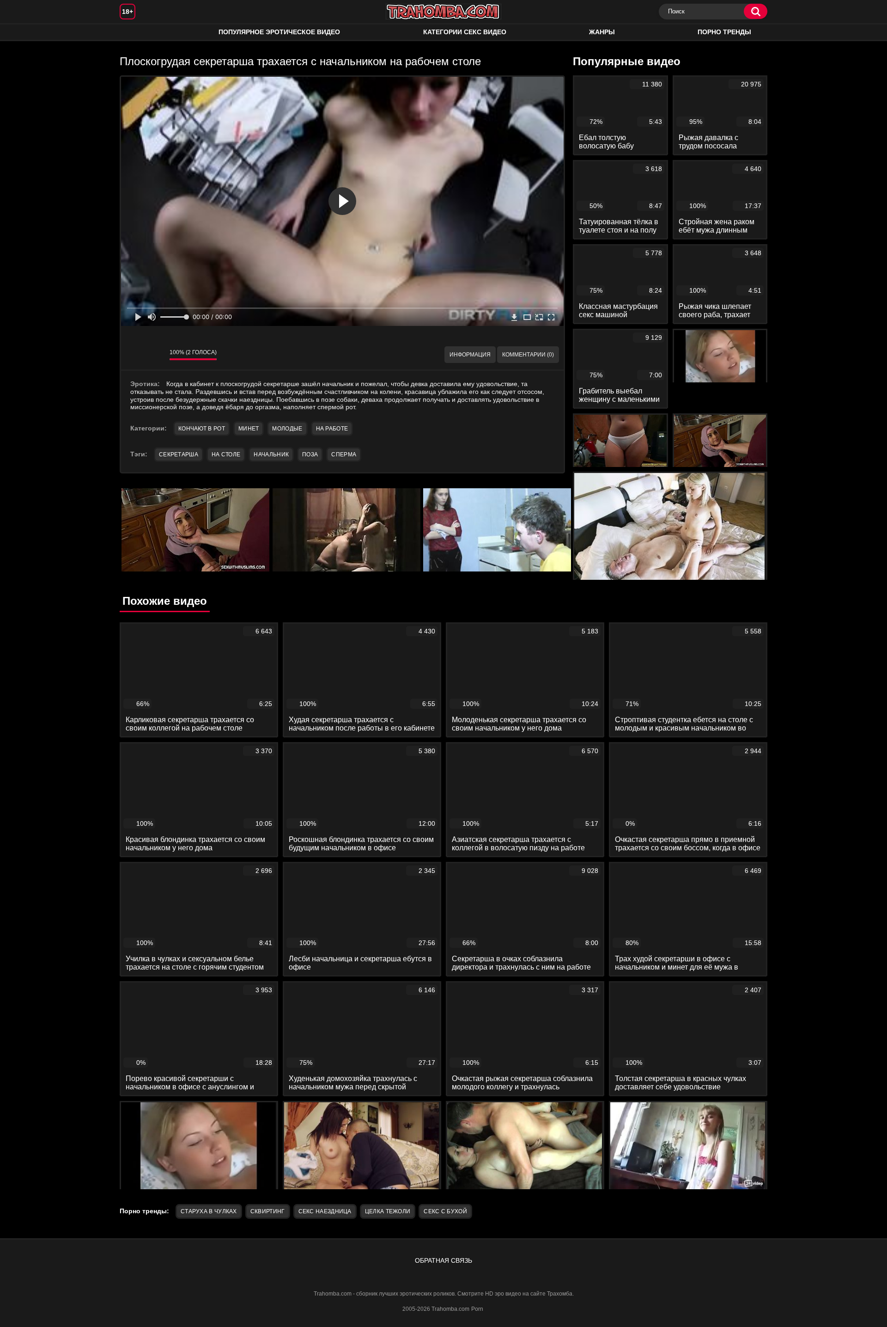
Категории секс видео (464, 32)
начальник (271, 454)
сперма (343, 454)
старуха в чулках (209, 1211)
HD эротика (136, 32)
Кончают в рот (201, 428)
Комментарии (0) (528, 354)
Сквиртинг (267, 1211)
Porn (477, 1309)
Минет (248, 428)
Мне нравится (135, 354)
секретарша (178, 454)
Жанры (602, 32)
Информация (470, 354)
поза (310, 454)
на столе (226, 454)
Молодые (287, 428)
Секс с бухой (445, 1211)
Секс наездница (325, 1211)
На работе (332, 428)
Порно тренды (724, 32)
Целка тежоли (388, 1211)
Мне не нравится (155, 354)
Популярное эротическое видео (279, 32)
